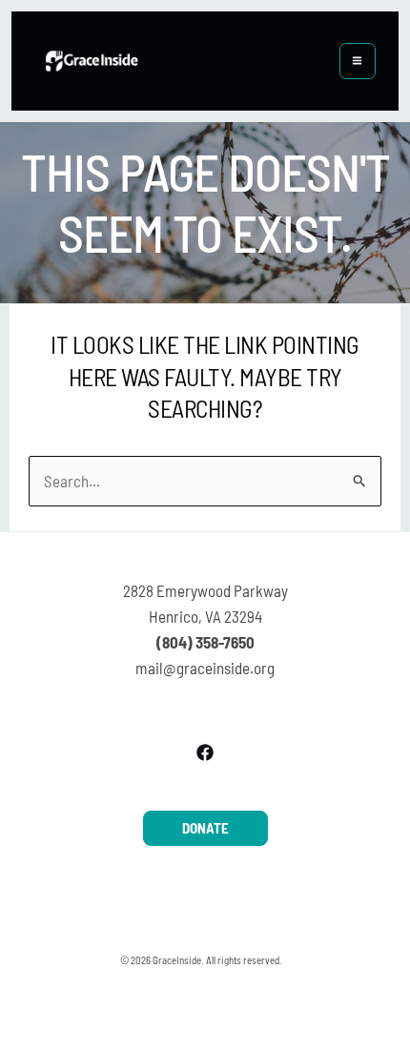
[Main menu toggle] (358, 61)
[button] (205, 828)
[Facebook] (205, 752)
